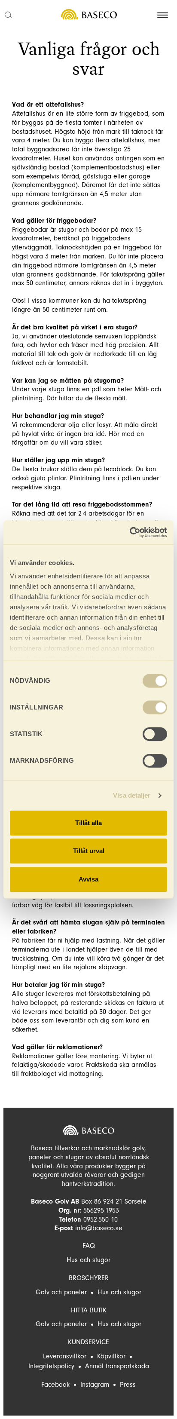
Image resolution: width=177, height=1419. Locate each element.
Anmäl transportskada (117, 1366)
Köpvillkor (111, 1356)
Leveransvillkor (64, 1356)
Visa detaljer (131, 795)
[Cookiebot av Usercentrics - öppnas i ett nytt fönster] (129, 532)
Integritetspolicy (51, 1366)
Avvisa (88, 879)
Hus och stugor (88, 1260)
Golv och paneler (61, 1292)
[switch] (155, 707)
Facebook (55, 1384)
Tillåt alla (88, 822)
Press (128, 1384)
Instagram (94, 1384)
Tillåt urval (88, 850)
